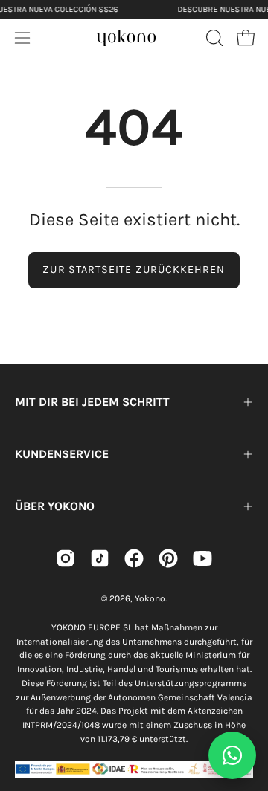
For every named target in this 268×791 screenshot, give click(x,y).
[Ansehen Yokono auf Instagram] (65, 558)
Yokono (150, 598)
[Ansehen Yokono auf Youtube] (202, 558)
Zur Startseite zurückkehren (133, 269)
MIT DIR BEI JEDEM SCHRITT (92, 402)
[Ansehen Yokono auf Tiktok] (100, 558)
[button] (212, 38)
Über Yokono (55, 506)
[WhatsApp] (232, 755)
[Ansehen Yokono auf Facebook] (134, 558)
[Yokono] (126, 36)
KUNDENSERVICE (62, 454)
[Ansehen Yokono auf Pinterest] (168, 558)
